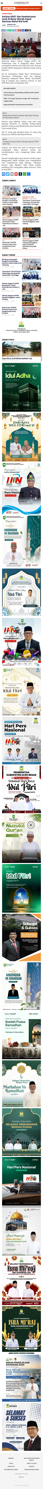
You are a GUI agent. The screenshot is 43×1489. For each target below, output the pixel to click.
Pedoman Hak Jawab (11, 1469)
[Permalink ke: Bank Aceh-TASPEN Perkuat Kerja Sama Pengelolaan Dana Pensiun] (11, 232)
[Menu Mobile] (2, 3)
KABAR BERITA (26, 197)
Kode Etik (11, 1466)
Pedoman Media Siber (31, 1469)
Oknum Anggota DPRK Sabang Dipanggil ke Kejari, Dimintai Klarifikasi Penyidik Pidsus (30, 244)
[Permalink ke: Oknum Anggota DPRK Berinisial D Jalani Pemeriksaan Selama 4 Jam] (11, 211)
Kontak (31, 1466)
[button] (3, 30)
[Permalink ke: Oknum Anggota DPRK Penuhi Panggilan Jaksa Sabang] (32, 211)
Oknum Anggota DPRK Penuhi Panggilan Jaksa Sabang (31, 222)
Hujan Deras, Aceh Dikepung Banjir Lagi (17, 358)
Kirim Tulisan (31, 1463)
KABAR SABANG (6, 218)
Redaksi (11, 1458)
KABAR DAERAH (7, 14)
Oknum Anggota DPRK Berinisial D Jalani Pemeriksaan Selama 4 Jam (10, 222)
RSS (23, 1477)
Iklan (11, 1463)
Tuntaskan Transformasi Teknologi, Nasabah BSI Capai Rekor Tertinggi (31, 202)
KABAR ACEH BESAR (7, 239)
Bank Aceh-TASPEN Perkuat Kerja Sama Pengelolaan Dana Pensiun (9, 245)
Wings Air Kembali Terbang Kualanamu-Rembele (18, 104)
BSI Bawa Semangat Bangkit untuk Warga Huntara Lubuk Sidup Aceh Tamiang (10, 201)
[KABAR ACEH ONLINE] (21, 3)
